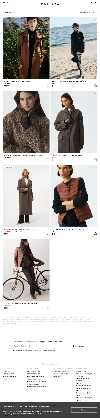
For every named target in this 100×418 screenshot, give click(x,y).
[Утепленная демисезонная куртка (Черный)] (5, 308)
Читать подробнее (9, 323)
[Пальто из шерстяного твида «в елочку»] (73, 122)
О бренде (6, 371)
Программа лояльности (35, 376)
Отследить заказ (33, 384)
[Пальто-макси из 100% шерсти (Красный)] (7, 86)
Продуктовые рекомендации (37, 387)
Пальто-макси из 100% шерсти (18, 81)
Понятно (84, 410)
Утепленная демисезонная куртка (20, 303)
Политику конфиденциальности (32, 350)
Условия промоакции (49, 350)
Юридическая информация (36, 381)
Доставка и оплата (33, 371)
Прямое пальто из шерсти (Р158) (19, 229)
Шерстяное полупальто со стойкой (69, 81)
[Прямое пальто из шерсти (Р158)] (26, 196)
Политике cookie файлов (36, 414)
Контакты (6, 379)
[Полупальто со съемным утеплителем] (26, 122)
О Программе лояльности (60, 371)
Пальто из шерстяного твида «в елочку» (71, 155)
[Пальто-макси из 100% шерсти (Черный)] (5, 86)
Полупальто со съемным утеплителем (23, 155)
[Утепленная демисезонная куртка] (26, 270)
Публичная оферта (82, 371)
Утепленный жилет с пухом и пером (69, 229)
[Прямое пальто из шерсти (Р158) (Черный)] (5, 234)
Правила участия (57, 376)
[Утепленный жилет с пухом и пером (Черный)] (52, 234)
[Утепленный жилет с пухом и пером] (73, 196)
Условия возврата (33, 374)
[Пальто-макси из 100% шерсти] (26, 48)
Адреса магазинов (9, 376)
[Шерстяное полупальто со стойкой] (73, 48)
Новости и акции (9, 374)
